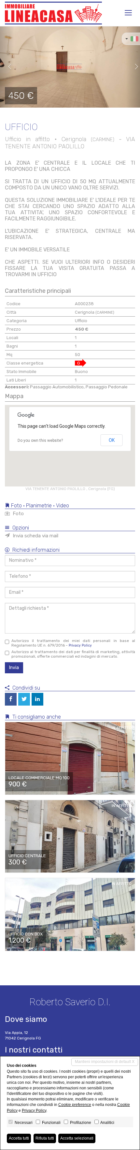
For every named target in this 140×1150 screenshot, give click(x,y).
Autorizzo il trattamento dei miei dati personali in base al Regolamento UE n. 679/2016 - (73, 643)
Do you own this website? (40, 440)
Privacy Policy (80, 645)
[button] (7, 67)
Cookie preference (74, 1104)
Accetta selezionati (76, 1138)
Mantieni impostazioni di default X (104, 1061)
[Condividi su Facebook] (11, 699)
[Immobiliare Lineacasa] (53, 13)
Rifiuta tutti (44, 1138)
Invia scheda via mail (34, 536)
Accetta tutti (19, 1138)
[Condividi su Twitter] (24, 699)
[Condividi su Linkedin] (37, 699)
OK (112, 440)
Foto (17, 513)
